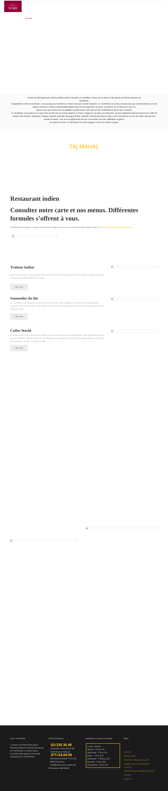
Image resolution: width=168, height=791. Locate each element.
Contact (128, 779)
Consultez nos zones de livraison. (117, 227)
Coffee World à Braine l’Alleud (139, 771)
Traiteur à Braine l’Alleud (136, 760)
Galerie (127, 775)
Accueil (127, 752)
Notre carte (130, 756)
